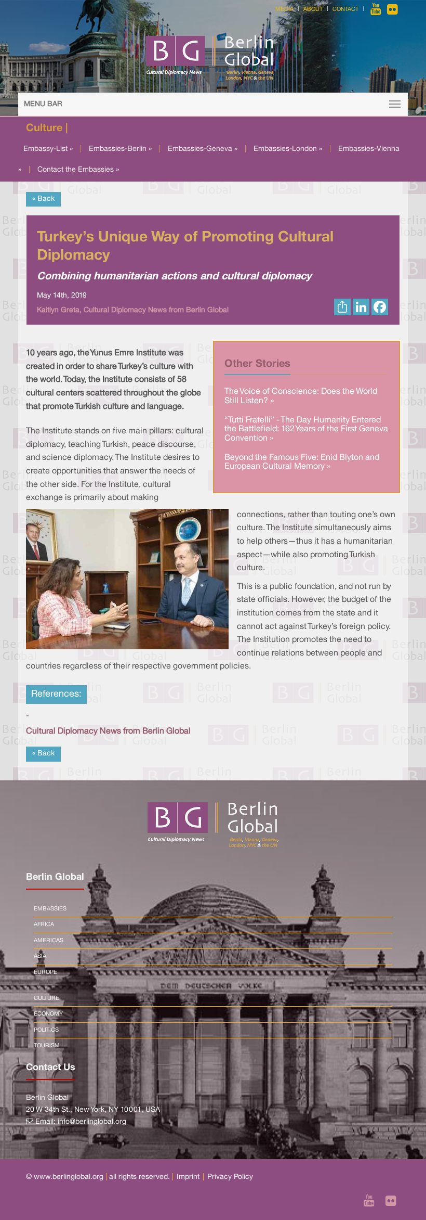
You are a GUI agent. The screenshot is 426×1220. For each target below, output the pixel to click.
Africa (44, 924)
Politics (46, 1030)
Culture (46, 998)
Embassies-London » (288, 149)
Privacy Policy (230, 1177)
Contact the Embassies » (78, 169)
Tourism (47, 1045)
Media (284, 9)
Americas (48, 940)
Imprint (188, 1177)
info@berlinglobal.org (92, 1122)
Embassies (50, 908)
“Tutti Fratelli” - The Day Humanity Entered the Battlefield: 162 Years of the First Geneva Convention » (306, 429)
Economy (48, 1014)
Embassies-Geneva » (202, 149)
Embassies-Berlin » (120, 149)
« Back (43, 199)
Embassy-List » (48, 149)
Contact (345, 9)
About (313, 9)
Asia (40, 956)
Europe (45, 972)
